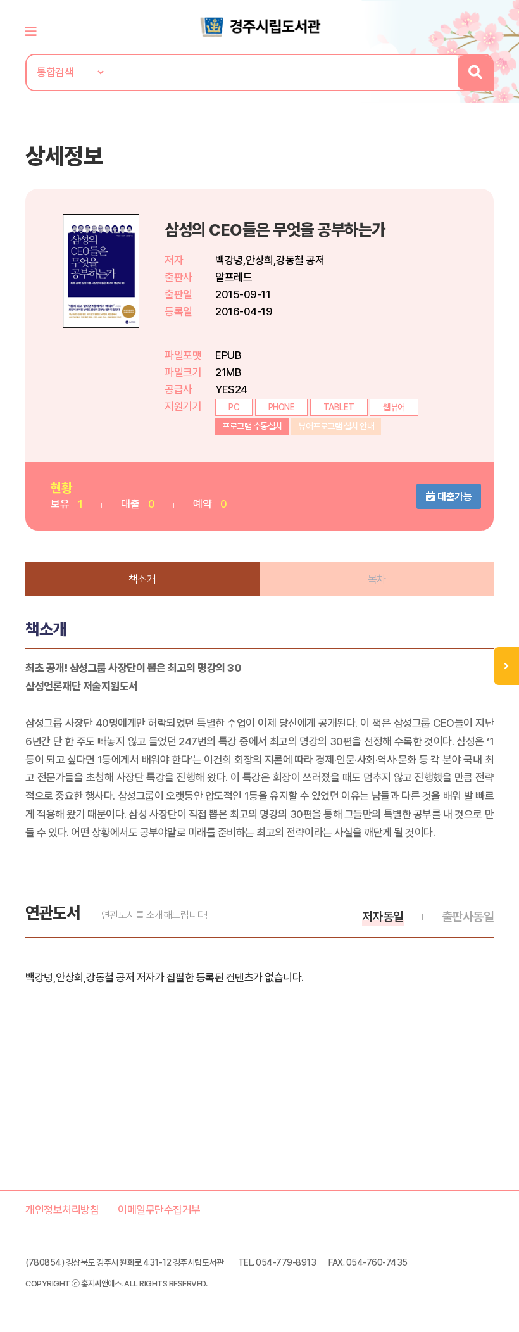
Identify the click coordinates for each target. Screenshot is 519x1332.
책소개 (142, 579)
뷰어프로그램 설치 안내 (336, 426)
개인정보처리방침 (62, 1209)
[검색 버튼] (475, 72)
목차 (377, 579)
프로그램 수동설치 (252, 426)
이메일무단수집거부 (159, 1209)
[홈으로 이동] (259, 26)
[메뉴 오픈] (506, 666)
